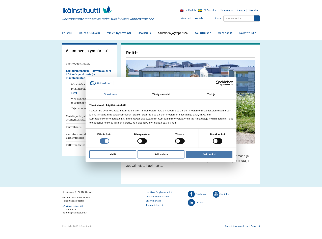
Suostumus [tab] (111, 94)
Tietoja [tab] (211, 94)
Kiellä (113, 154)
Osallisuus (144, 33)
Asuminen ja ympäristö (173, 33)
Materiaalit (225, 33)
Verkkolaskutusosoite (157, 196)
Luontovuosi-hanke (78, 63)
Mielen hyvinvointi (119, 33)
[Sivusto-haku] (257, 18)
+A (201, 18)
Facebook (200, 193)
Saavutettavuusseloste (237, 226)
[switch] (142, 141)
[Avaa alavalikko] (101, 33)
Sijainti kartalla (153, 200)
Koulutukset (203, 33)
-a (196, 18)
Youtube (224, 193)
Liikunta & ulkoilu (88, 33)
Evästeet (255, 226)
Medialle (253, 10)
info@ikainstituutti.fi (72, 206)
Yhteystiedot (226, 10)
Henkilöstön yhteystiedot (159, 192)
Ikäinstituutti (247, 33)
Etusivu (67, 33)
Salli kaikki (209, 154)
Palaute (241, 10)
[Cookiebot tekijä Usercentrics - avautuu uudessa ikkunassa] (218, 83)
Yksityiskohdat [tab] (161, 94)
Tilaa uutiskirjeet (154, 205)
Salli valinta (161, 154)
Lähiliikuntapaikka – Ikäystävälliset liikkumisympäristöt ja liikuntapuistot (88, 74)
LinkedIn (199, 202)
